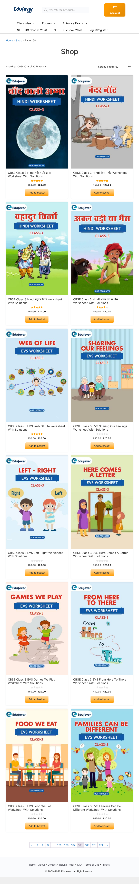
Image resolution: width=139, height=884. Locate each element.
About (41, 864)
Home (9, 40)
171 (101, 845)
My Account (115, 9)
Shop (19, 40)
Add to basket (37, 192)
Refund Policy (66, 864)
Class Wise (24, 23)
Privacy (106, 864)
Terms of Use (91, 864)
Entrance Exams (73, 23)
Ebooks (47, 23)
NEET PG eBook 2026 (68, 30)
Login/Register (98, 30)
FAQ (79, 864)
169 (87, 845)
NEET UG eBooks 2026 (32, 30)
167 (73, 845)
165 (59, 845)
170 (94, 845)
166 (66, 845)
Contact (52, 864)
